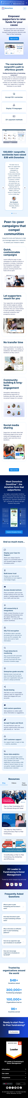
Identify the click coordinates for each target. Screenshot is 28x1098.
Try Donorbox (14, 1032)
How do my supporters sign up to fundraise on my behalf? (12, 941)
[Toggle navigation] (24, 8)
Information (6, 1069)
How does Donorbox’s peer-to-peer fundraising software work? (12, 918)
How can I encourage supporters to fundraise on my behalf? (12, 953)
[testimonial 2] (13, 213)
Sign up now (14, 38)
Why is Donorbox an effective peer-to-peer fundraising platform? (12, 930)
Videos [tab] (14, 783)
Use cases (5, 1073)
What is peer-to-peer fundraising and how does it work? (12, 906)
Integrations (6, 1077)
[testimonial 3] (14, 213)
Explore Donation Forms (14, 532)
